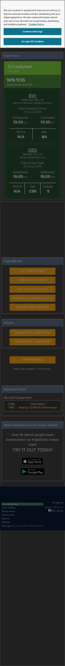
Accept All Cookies (32, 41)
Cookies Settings (32, 31)
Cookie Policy (36, 24)
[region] (32, 24)
